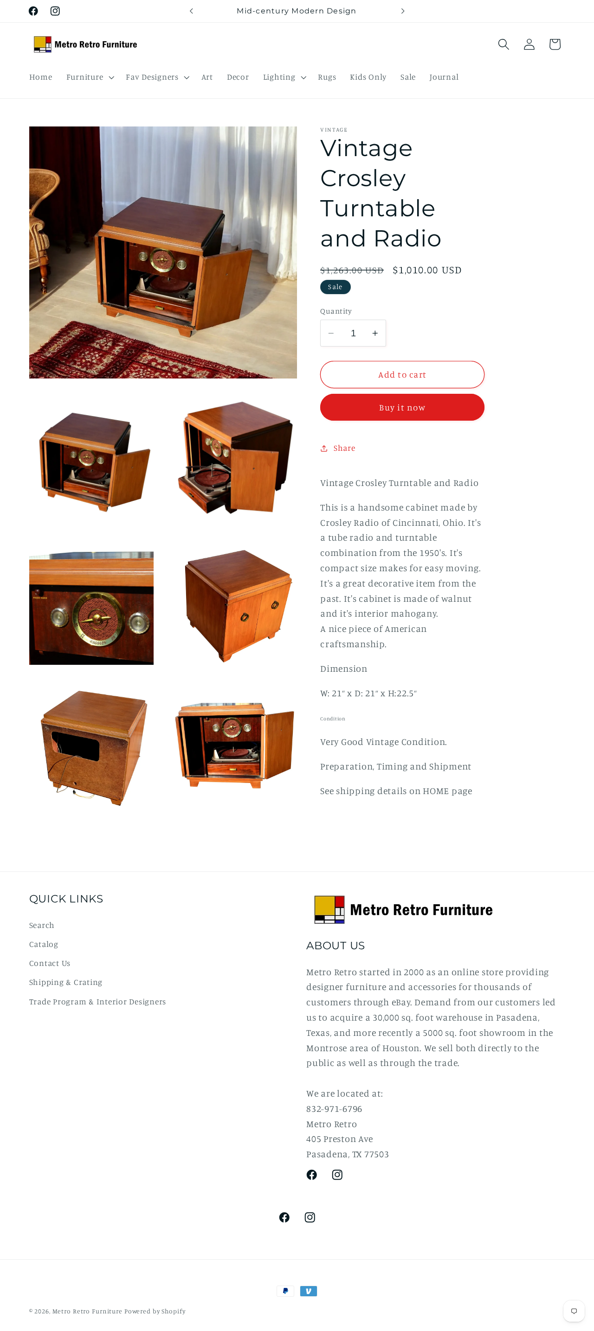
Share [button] (344, 448)
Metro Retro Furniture (88, 1311)
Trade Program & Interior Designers (98, 1001)
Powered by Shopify (155, 1311)
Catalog (43, 944)
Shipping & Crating (66, 982)
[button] (89, 77)
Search (42, 925)
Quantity (336, 310)
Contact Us (50, 963)
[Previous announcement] (191, 11)
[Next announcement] (403, 11)
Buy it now (402, 407)
